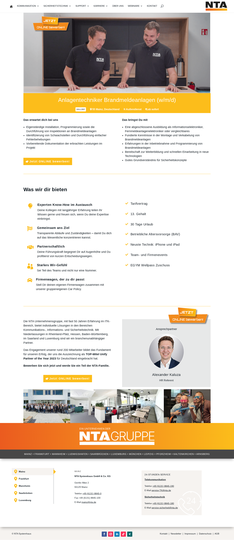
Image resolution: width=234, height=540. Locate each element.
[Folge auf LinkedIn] (117, 534)
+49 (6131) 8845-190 (163, 486)
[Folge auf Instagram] (110, 534)
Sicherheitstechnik (55, 6)
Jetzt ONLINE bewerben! (49, 161)
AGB (217, 533)
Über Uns (118, 6)
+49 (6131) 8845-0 (91, 493)
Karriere (99, 6)
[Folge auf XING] (129, 534)
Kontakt (152, 6)
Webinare (133, 6)
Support (80, 6)
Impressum (190, 533)
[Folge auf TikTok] (123, 534)
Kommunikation (26, 6)
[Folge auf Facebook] (104, 534)
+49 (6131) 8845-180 (163, 503)
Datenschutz (205, 533)
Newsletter (176, 533)
